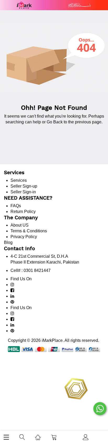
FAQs (15, 206)
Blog (8, 242)
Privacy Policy (23, 236)
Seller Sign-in (23, 192)
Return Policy (23, 211)
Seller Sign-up (23, 186)
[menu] (6, 437)
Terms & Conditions (28, 231)
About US (19, 225)
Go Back (55, 122)
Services (18, 180)
